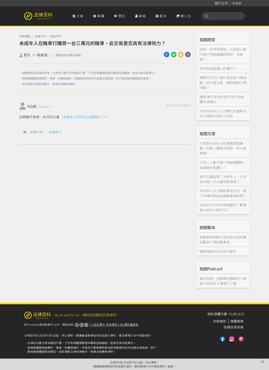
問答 (119, 15)
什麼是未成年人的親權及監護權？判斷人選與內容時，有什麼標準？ (222, 148)
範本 (161, 15)
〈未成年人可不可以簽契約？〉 (82, 116)
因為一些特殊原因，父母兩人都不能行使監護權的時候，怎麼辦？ (222, 54)
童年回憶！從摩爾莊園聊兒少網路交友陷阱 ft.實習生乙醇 (222, 281)
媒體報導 (237, 321)
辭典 (140, 15)
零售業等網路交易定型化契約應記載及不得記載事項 (222, 240)
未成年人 (55, 132)
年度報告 (219, 321)
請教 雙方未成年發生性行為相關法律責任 (221, 99)
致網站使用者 (234, 327)
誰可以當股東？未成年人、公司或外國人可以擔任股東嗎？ (222, 179)
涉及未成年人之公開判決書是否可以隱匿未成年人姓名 (222, 113)
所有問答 (24, 36)
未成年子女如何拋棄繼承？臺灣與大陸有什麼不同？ (222, 207)
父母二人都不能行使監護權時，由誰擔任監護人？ (222, 165)
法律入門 (39, 36)
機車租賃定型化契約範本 (217, 251)
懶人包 (183, 15)
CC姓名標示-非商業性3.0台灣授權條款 (114, 325)
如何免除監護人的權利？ (217, 68)
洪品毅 (40, 106)
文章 (78, 15)
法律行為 (36, 132)
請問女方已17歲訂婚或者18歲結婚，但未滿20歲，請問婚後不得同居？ (223, 82)
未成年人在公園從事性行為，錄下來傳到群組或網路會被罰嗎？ (222, 193)
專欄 (98, 15)
